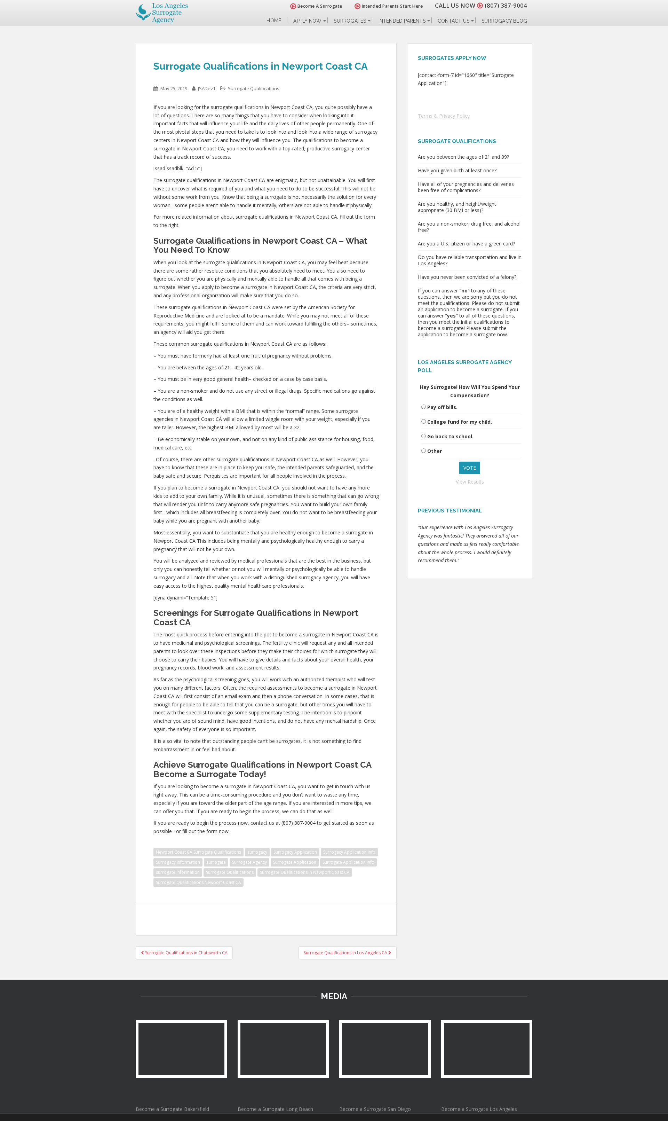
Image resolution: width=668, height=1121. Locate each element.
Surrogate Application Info (348, 862)
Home (274, 20)
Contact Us (453, 21)
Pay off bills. (442, 407)
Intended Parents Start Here (391, 6)
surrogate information (178, 872)
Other (434, 451)
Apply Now (307, 21)
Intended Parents (402, 21)
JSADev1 (206, 88)
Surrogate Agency (249, 862)
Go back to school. (450, 436)
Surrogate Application (294, 862)
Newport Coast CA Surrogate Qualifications (198, 852)
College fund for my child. (459, 421)
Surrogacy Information (178, 862)
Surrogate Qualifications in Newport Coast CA (305, 872)
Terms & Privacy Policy (444, 115)
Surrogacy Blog (504, 21)
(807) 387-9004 (506, 5)
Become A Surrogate (319, 6)
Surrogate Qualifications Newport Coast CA (198, 882)
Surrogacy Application (295, 852)
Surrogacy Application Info (349, 852)
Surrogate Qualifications (253, 88)
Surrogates (350, 21)
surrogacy (257, 852)
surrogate (216, 862)
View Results (470, 481)
